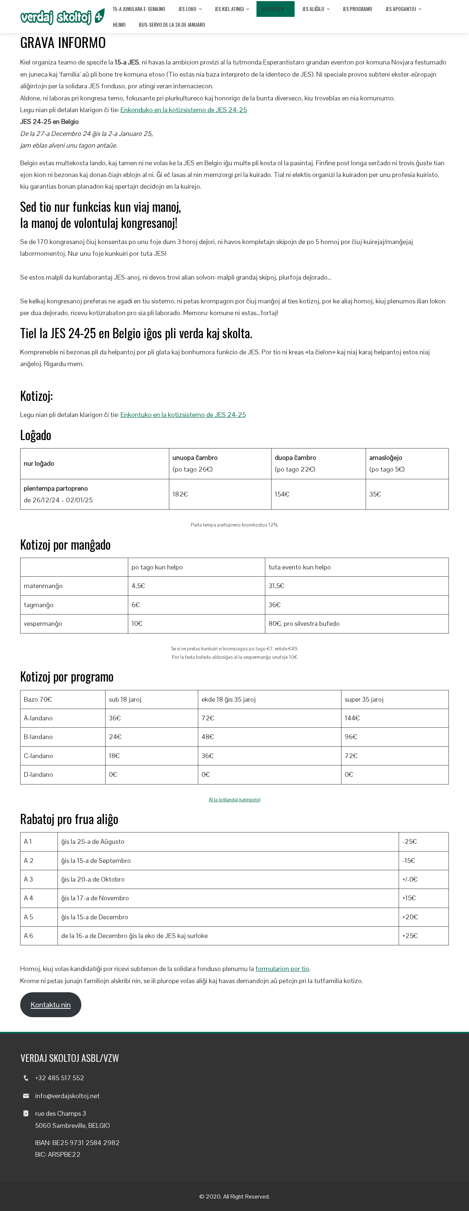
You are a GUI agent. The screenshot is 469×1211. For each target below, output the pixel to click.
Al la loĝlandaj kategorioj (235, 800)
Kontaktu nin (51, 1004)
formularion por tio (282, 968)
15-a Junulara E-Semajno (139, 8)
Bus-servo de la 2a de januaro (172, 24)
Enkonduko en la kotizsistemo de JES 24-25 (184, 110)
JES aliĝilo (313, 8)
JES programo (357, 8)
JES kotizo (273, 8)
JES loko (187, 8)
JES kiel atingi (229, 8)
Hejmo (119, 24)
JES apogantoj (400, 8)
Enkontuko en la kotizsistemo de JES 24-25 (183, 414)
